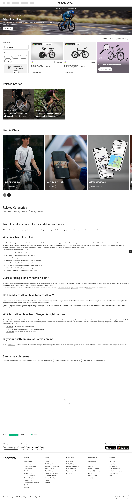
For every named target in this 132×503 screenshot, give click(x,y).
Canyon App (48, 480)
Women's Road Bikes (46, 360)
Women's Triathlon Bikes (11, 360)
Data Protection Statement (31, 482)
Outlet (110, 475)
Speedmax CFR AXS (36, 65)
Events (47, 461)
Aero (32, 211)
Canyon (5, 16)
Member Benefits (50, 478)
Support (32, 3)
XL (8, 61)
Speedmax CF (9, 327)
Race (15, 211)
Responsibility (28, 468)
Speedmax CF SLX (11, 329)
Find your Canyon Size (72, 466)
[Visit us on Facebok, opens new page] (23, 448)
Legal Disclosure (28, 480)
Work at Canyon (28, 473)
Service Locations (92, 464)
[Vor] (9, 195)
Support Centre (92, 461)
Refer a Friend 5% (71, 471)
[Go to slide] (99, 195)
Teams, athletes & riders (52, 466)
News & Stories (49, 468)
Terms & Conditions (29, 478)
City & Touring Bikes (114, 468)
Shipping (90, 466)
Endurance (24, 211)
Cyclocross (40, 211)
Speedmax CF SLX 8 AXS (71, 65)
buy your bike (11, 345)
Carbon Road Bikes (75, 360)
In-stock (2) (10, 47)
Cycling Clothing (113, 473)
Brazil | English (123, 497)
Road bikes (112, 461)
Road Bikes (12, 16)
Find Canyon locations (51, 464)
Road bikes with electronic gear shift (94, 360)
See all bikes (7, 28)
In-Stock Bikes (70, 464)
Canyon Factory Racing (30, 466)
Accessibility (27, 487)
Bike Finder (69, 461)
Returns (90, 473)
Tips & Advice (49, 471)
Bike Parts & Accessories (115, 471)
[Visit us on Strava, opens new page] (37, 448)
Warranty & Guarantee (94, 471)
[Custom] (32, 62)
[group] (66, 166)
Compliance (27, 485)
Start (15, 72)
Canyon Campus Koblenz (52, 473)
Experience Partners (50, 475)
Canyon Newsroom (29, 475)
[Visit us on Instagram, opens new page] (28, 448)
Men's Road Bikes (61, 360)
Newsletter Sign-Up (12, 448)
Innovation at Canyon (30, 464)
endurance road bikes (64, 288)
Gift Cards (69, 473)
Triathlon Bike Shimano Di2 (29, 360)
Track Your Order (92, 475)
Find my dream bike (105, 69)
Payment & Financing (93, 468)
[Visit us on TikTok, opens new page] (42, 448)
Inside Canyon (28, 461)
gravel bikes (74, 288)
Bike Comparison (71, 468)
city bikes (89, 288)
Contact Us (91, 478)
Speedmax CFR (10, 332)
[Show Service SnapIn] (130, 251)
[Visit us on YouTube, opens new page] (32, 448)
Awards (26, 471)
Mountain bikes (113, 466)
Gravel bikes (112, 464)
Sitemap (47, 482)
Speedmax (11, 320)
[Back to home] (66, 3)
